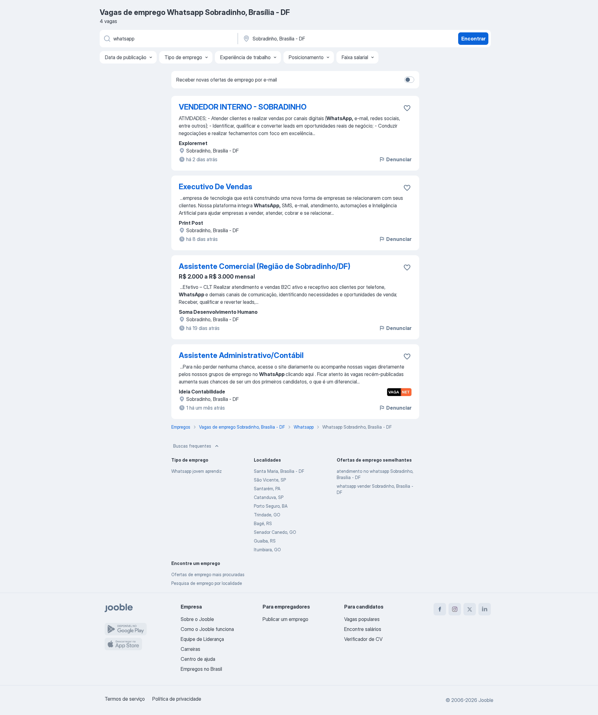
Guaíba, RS (265, 540)
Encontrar (473, 38)
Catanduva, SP (268, 497)
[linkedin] (484, 609)
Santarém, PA (267, 488)
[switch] (409, 80)
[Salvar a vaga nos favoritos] (407, 108)
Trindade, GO (267, 514)
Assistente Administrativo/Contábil (241, 355)
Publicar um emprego (285, 619)
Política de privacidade (176, 699)
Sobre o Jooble (197, 619)
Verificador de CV (363, 639)
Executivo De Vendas (215, 186)
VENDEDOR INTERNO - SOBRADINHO (242, 106)
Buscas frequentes (192, 446)
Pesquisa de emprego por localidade (206, 583)
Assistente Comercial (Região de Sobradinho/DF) (264, 266)
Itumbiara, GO (267, 549)
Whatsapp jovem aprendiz (196, 471)
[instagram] (454, 609)
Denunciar (398, 159)
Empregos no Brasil (201, 669)
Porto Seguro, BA (270, 506)
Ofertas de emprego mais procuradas (207, 574)
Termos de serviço (125, 699)
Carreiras (190, 649)
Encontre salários (362, 629)
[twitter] (469, 609)
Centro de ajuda (198, 659)
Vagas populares (362, 619)
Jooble (485, 700)
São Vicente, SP (270, 479)
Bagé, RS (263, 523)
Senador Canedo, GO (275, 532)
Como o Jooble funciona (207, 629)
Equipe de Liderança (202, 639)
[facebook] (440, 609)
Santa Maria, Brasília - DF (279, 471)
